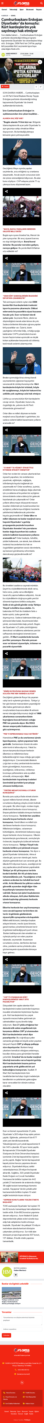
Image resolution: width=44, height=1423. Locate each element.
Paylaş (6, 86)
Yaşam (39, 10)
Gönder (6, 1335)
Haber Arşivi (30, 1403)
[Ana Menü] (2, 3)
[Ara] (41, 3)
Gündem (14, 1414)
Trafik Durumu (30, 1393)
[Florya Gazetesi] (22, 3)
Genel (4, 10)
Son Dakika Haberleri (12, 1403)
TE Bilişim (27, 1420)
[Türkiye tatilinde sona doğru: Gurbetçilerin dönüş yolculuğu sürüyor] (11, 1293)
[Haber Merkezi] (7, 1272)
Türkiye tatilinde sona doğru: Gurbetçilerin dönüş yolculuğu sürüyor (11, 1301)
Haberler (4, 15)
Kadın (31, 1414)
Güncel (20, 1414)
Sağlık (26, 1414)
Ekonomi (30, 10)
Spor (22, 10)
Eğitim (37, 1411)
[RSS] (22, 1382)
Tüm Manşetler (30, 1397)
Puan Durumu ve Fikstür (10, 1398)
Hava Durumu (10, 1393)
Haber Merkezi (20, 1270)
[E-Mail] (15, 1275)
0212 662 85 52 (23, 1370)
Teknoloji (13, 10)
